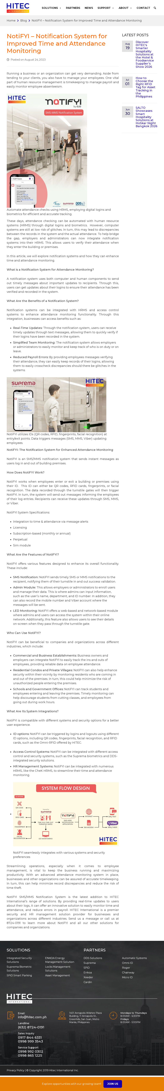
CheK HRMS (43, 771)
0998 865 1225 (30, 1055)
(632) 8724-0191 (31, 1027)
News (89, 7)
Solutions (50, 7)
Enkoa (88, 972)
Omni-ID (127, 962)
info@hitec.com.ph (32, 1016)
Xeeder (88, 977)
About (124, 7)
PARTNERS (95, 950)
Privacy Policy (15, 1070)
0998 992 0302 (30, 1051)
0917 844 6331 (30, 1037)
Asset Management (57, 975)
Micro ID (127, 977)
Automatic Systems (134, 958)
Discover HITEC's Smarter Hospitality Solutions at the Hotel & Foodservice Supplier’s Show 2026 (145, 54)
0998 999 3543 (30, 1041)
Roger (126, 967)
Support (104, 7)
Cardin (88, 982)
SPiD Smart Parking (19, 975)
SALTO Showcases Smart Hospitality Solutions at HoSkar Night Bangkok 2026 (146, 117)
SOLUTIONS (18, 950)
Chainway (128, 972)
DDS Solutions (93, 958)
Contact (143, 7)
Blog (23, 20)
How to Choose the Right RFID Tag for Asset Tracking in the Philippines (145, 87)
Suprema (90, 962)
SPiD (87, 967)
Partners (73, 7)
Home (11, 20)
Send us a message (84, 918)
